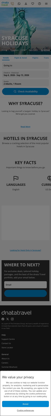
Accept (26, 404)
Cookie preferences (25, 410)
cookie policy (41, 396)
